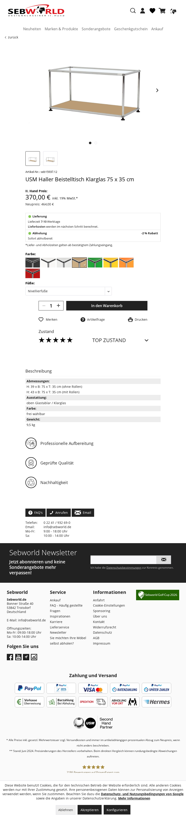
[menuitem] (143, 13)
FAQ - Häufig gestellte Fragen (66, 608)
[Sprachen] (172, 10)
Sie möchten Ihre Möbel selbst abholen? (68, 641)
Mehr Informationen (134, 798)
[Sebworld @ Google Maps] (26, 657)
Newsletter (58, 632)
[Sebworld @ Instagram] (34, 658)
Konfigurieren (117, 810)
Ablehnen (65, 810)
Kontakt (99, 622)
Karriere (56, 622)
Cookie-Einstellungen (109, 605)
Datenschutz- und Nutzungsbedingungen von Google (142, 794)
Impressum (101, 643)
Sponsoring (101, 611)
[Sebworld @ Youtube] (19, 658)
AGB (96, 638)
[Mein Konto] (143, 10)
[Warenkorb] (163, 10)
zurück (13, 37)
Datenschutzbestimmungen (123, 568)
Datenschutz (102, 632)
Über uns (100, 616)
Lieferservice (59, 627)
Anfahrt (99, 600)
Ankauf (55, 600)
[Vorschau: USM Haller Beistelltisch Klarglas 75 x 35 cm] (32, 158)
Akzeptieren (90, 810)
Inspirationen (60, 616)
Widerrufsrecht (104, 627)
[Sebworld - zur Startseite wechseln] (36, 10)
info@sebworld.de (57, 527)
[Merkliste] (152, 12)
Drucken (140, 319)
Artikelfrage (95, 319)
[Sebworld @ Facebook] (10, 658)
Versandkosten (75, 740)
